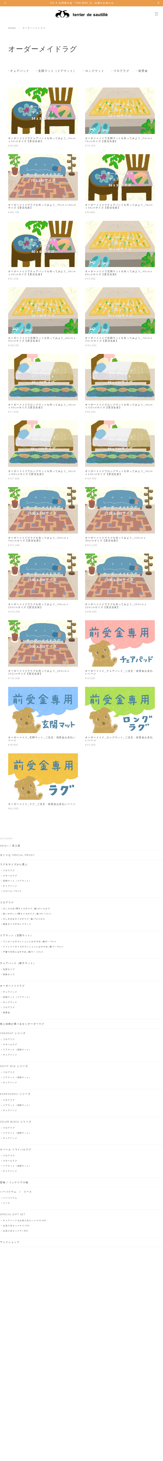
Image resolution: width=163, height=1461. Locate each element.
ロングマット (94, 71)
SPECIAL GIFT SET (12, 1214)
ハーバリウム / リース (16, 1191)
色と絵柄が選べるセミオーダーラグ (22, 1023)
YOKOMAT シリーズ (13, 1033)
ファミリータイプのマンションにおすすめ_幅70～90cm (33, 946)
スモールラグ (10, 875)
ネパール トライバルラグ (15, 1149)
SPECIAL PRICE (12, 891)
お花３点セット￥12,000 (16, 1225)
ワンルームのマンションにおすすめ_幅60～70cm (29, 941)
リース (6, 1203)
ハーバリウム (10, 1198)
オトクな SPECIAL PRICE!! (17, 855)
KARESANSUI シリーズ (15, 1093)
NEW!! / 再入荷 (10, 845)
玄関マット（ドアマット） (57, 71)
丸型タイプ (9, 969)
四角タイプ (9, 974)
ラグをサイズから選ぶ (14, 864)
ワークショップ (9, 1242)
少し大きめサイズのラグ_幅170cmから (24, 919)
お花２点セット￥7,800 (15, 1230)
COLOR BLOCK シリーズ (15, 1121)
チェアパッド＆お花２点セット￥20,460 (24, 1220)
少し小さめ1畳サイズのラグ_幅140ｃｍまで (26, 908)
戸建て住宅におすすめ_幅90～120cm (23, 952)
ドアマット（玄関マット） (16, 935)
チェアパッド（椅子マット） (18, 963)
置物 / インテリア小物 (14, 1182)
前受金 (143, 71)
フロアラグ (121, 71)
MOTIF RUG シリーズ (14, 1066)
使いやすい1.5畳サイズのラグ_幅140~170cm (27, 913)
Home (12, 28)
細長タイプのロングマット (17, 924)
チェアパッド (19, 71)
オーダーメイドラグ (12, 985)
